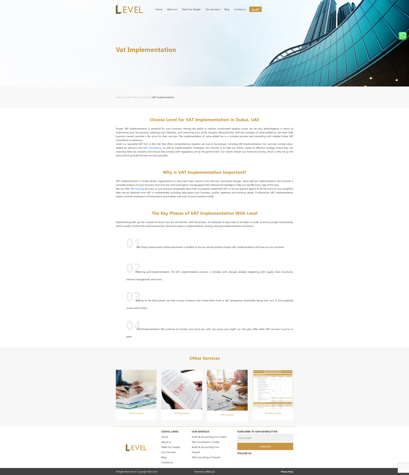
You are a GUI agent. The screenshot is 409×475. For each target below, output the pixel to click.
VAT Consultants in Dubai (206, 442)
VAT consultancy (152, 147)
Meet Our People (191, 9)
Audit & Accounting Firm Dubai (209, 436)
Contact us (240, 9)
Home (158, 9)
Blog (226, 9)
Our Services (123, 97)
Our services (212, 9)
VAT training (137, 188)
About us (172, 9)
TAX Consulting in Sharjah (206, 457)
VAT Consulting (141, 97)
